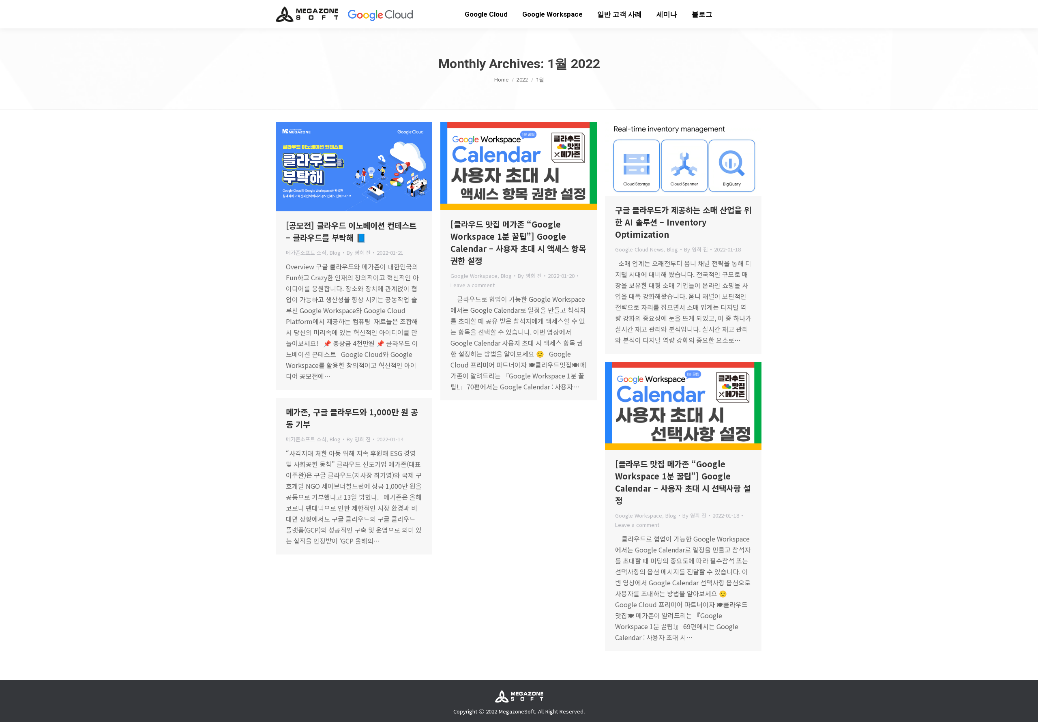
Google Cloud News (639, 249)
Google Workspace (474, 275)
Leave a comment (472, 285)
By (359, 252)
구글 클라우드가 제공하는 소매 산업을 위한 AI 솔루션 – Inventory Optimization (683, 222)
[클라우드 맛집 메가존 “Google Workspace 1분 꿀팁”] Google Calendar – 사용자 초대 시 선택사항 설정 (683, 482)
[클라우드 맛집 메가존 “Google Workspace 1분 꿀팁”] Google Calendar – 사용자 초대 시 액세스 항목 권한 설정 (518, 242)
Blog (335, 252)
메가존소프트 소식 (306, 252)
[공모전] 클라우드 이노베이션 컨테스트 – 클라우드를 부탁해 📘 (351, 231)
